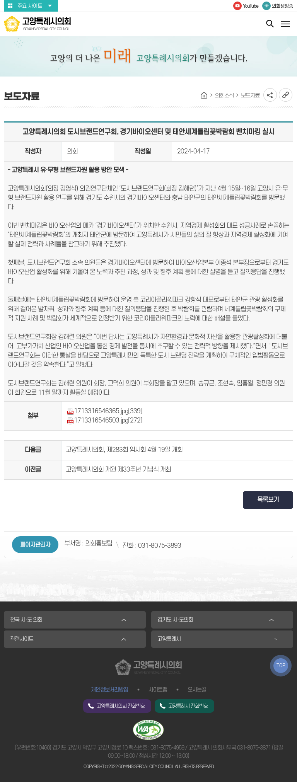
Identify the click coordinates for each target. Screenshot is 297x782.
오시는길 (197, 690)
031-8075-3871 (254, 748)
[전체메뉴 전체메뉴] (285, 25)
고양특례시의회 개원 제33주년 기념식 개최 (118, 469)
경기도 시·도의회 (175, 620)
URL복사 (285, 95)
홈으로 (204, 95)
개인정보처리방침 (109, 690)
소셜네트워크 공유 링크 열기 (270, 95)
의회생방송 (282, 6)
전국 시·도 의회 (26, 620)
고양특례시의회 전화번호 (121, 706)
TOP (281, 665)
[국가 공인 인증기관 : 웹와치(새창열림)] (148, 729)
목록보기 (268, 499)
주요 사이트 (29, 6)
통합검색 (270, 23)
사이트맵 (157, 690)
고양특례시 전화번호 (188, 706)
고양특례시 (169, 639)
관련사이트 (21, 639)
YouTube (250, 6)
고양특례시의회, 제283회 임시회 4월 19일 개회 (124, 449)
